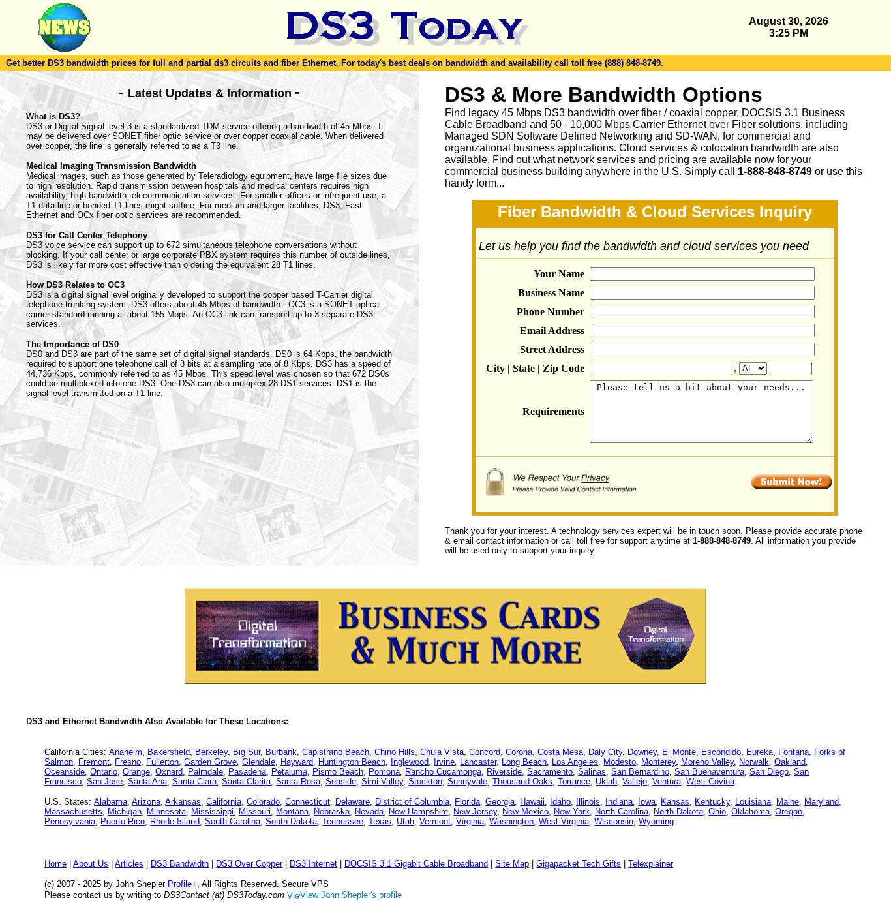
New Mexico (525, 811)
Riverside (504, 772)
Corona (519, 752)
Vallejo (634, 781)
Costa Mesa (560, 752)
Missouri (255, 811)
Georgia (500, 802)
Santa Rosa (298, 781)
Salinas (592, 772)
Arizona (146, 802)
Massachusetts (73, 811)
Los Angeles (575, 762)
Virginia (470, 821)
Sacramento (550, 772)
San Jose (105, 781)
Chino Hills (394, 752)
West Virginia (564, 821)
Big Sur (246, 752)
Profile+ (182, 884)
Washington (511, 821)
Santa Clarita (246, 781)
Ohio (717, 811)
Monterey (658, 762)
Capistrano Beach (335, 752)
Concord (484, 752)
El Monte (679, 752)
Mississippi (212, 811)
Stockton (425, 781)
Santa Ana (147, 781)
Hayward (296, 762)
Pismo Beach (337, 772)
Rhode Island (175, 821)
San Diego (769, 772)
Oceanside (64, 772)
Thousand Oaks (522, 781)
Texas (380, 821)
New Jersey (475, 811)
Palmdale (205, 772)
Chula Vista (442, 752)
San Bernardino (640, 772)
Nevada (369, 811)
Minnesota (166, 811)
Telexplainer (650, 864)
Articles (129, 864)
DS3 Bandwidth (180, 864)
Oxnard (169, 772)
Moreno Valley (707, 762)
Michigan (125, 811)
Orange (136, 772)
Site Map (512, 864)
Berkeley (211, 752)
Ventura (666, 781)
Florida (467, 802)
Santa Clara (194, 781)
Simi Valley (382, 781)
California (223, 802)
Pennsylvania (69, 821)
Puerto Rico (122, 821)
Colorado (263, 802)
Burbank (281, 752)
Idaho (560, 802)
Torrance (574, 781)
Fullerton (162, 762)
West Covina (710, 781)
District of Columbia (412, 802)
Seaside (340, 781)
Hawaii (532, 802)
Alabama (110, 802)
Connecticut (307, 802)
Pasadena (247, 772)
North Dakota (678, 811)
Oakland (790, 762)
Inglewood (410, 762)
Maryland (821, 802)
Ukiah (606, 781)
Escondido (721, 752)
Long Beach (524, 762)
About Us (90, 864)
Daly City (605, 752)
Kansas (675, 802)
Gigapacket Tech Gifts (578, 864)
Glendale (258, 762)
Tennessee (342, 821)
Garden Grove (210, 762)
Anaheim (125, 752)
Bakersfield (168, 752)
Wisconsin (613, 821)
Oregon (788, 811)
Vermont (435, 821)
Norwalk (754, 762)
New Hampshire (418, 811)
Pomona (384, 772)
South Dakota (291, 821)
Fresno (128, 762)
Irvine (444, 762)
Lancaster (478, 762)
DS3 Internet (313, 864)
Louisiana (753, 802)
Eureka (759, 752)
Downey (642, 752)
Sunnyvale (467, 781)
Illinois (588, 802)
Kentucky (712, 802)
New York (572, 811)
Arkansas (183, 802)
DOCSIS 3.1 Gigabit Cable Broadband (416, 864)
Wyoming (656, 821)
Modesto (619, 762)
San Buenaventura (709, 772)
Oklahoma (750, 811)
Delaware (352, 802)
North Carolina (621, 811)
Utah (405, 821)
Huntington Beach (351, 762)
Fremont (94, 762)
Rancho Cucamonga (443, 772)
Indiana (619, 802)
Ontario (103, 772)
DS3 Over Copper (249, 864)
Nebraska (332, 811)
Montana (292, 811)
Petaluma (289, 772)
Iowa (647, 802)
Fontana (793, 752)
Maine (787, 802)
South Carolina (232, 821)
